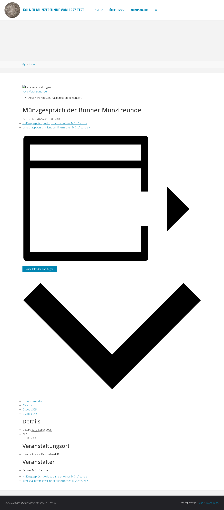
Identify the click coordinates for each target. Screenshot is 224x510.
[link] (156, 10)
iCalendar (27, 405)
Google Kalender (32, 401)
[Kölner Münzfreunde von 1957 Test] (12, 10)
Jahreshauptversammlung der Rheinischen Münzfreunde (56, 127)
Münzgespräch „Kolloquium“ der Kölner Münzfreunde (54, 123)
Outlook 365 (29, 409)
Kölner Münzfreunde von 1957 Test (53, 9)
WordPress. (212, 502)
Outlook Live (29, 414)
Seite (32, 64)
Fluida (199, 502)
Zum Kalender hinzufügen (39, 269)
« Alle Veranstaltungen (35, 91)
